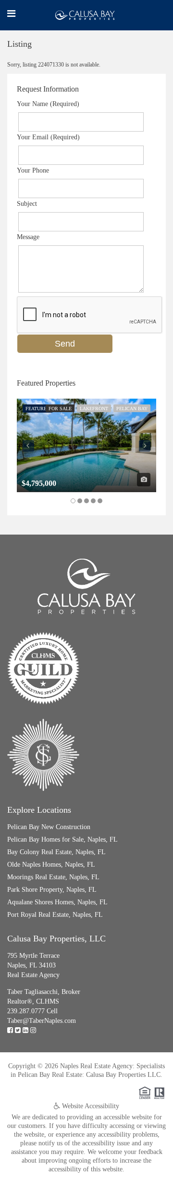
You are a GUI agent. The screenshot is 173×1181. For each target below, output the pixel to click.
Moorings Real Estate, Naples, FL (53, 877)
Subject (27, 203)
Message (28, 237)
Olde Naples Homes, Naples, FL (51, 864)
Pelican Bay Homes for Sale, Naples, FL (62, 839)
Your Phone (33, 170)
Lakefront (94, 408)
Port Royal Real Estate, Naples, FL (55, 914)
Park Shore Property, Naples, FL (52, 889)
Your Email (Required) (48, 137)
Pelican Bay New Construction (48, 827)
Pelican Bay (132, 408)
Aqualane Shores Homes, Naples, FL (57, 902)
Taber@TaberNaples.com (41, 1020)
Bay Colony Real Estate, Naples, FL (56, 852)
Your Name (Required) (48, 103)
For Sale (60, 408)
